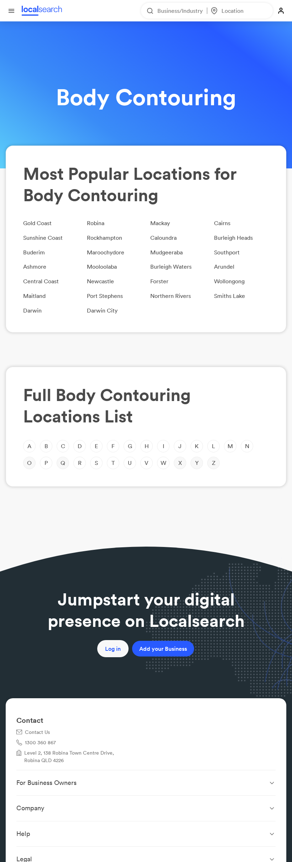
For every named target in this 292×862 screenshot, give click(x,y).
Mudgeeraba (166, 252)
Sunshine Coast (43, 237)
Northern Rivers (170, 295)
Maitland (34, 295)
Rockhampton (104, 237)
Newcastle (100, 281)
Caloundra (163, 237)
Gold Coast (37, 223)
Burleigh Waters (171, 266)
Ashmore (34, 266)
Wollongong (229, 281)
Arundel (224, 266)
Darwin (32, 310)
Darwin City (102, 310)
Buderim (34, 252)
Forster (159, 281)
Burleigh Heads (233, 237)
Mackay (160, 223)
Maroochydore (105, 252)
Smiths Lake (229, 295)
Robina (95, 223)
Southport (227, 252)
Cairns (222, 223)
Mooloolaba (102, 266)
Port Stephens (105, 295)
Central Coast (41, 281)
